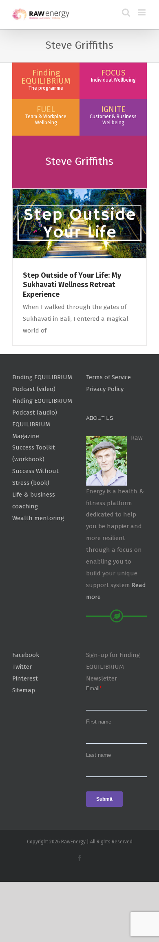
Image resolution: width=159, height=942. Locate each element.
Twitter (22, 666)
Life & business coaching (33, 500)
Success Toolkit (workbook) (33, 453)
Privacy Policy (105, 389)
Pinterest (25, 678)
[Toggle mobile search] (126, 12)
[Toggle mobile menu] (142, 12)
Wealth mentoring (38, 518)
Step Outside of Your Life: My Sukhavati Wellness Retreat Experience (72, 285)
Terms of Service (108, 377)
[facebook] (79, 858)
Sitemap (23, 690)
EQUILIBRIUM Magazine (31, 430)
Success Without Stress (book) (35, 476)
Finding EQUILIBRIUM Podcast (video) (42, 383)
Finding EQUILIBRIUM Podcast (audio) (42, 406)
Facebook (25, 655)
